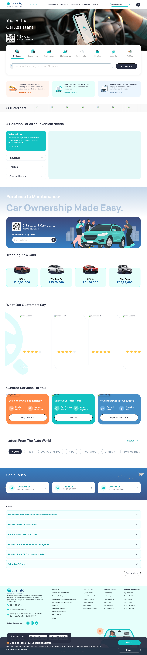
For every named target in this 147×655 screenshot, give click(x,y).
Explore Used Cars (119, 417)
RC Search (126, 66)
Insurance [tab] (89, 451)
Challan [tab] (110, 451)
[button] (94, 154)
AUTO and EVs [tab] (50, 451)
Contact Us (86, 5)
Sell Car (73, 417)
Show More (132, 573)
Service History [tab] (133, 451)
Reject (129, 650)
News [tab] (15, 451)
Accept (129, 642)
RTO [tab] (71, 451)
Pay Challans (27, 417)
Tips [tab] (30, 451)
